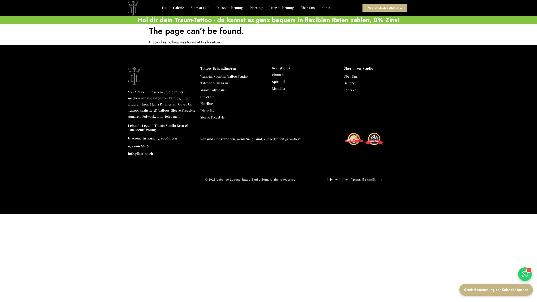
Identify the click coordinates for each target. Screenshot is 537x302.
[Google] (408, 160)
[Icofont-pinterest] (408, 198)
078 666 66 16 (138, 146)
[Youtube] (408, 191)
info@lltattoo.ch (140, 153)
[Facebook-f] (408, 168)
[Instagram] (408, 175)
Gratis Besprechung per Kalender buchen (496, 289)
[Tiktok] (408, 183)
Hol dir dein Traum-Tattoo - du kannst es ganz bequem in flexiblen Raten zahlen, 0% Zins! (268, 19)
